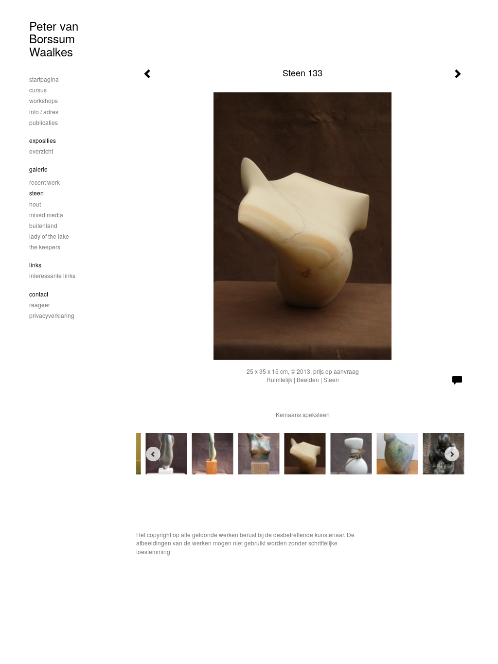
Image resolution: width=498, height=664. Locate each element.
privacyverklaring (51, 315)
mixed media (46, 214)
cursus (38, 90)
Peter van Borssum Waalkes (53, 38)
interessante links (52, 275)
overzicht (41, 151)
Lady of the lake (49, 236)
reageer (39, 304)
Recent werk (44, 182)
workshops (43, 100)
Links (35, 265)
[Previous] (153, 454)
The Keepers (44, 247)
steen (36, 193)
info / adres (43, 111)
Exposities (42, 140)
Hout (35, 204)
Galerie (38, 169)
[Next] (452, 454)
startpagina (44, 79)
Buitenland (43, 225)
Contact (38, 294)
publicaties (43, 122)
